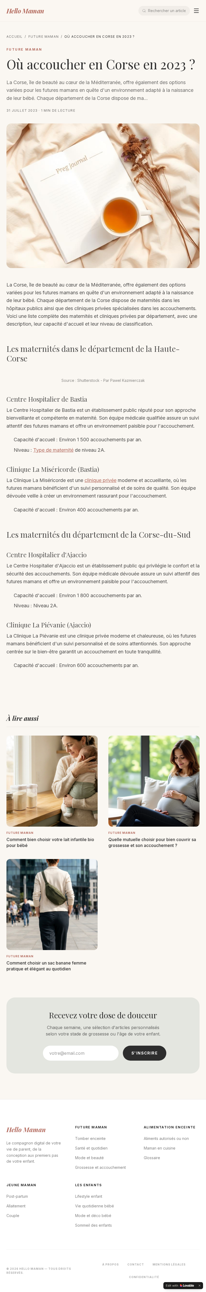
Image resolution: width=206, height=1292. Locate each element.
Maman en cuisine (159, 1148)
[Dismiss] (199, 1285)
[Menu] (196, 10)
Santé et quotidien (91, 1148)
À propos (110, 1264)
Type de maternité (53, 450)
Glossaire (152, 1157)
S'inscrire (144, 1053)
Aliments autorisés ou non (166, 1138)
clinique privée (100, 480)
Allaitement (15, 1206)
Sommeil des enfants (93, 1225)
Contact (135, 1264)
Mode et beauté (89, 1157)
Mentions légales (169, 1264)
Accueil (14, 37)
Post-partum (17, 1196)
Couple (12, 1215)
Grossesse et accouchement (100, 1167)
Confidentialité (144, 1277)
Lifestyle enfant (88, 1196)
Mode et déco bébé (93, 1215)
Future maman (43, 37)
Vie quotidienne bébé (94, 1206)
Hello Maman (25, 10)
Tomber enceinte (90, 1138)
